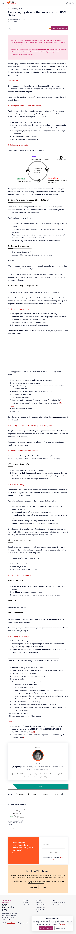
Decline (49, 928)
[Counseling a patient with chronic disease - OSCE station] (17, 813)
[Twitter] (39, 763)
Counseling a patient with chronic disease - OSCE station (16, 822)
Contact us (33, 887)
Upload (44, 887)
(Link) (33, 732)
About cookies (60, 928)
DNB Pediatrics (11, 923)
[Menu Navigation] (3, 3)
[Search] (70, 3)
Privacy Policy (64, 924)
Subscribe (53, 852)
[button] (67, 3)
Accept (42, 928)
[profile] (73, 3)
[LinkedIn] (36, 763)
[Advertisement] (38, 353)
